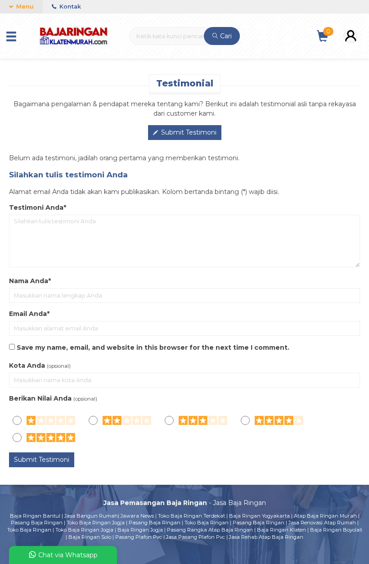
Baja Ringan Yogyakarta (259, 516)
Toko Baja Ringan (206, 522)
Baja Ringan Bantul (35, 516)
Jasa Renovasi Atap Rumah (322, 522)
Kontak (69, 6)
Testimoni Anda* (37, 207)
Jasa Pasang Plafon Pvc (195, 537)
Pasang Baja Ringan (37, 522)
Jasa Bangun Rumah (91, 516)
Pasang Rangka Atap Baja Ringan (210, 530)
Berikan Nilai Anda (40, 398)
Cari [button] (225, 36)
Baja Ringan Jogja (140, 530)
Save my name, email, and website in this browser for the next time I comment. (153, 347)
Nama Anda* (30, 281)
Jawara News (137, 516)
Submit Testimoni (187, 132)
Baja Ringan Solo (89, 537)
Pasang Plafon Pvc (138, 537)
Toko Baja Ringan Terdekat (191, 516)
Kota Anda (27, 365)
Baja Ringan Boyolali (336, 530)
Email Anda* (29, 314)
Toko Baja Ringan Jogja (96, 522)
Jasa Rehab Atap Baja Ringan (266, 537)
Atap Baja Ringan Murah (325, 516)
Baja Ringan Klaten (281, 530)
